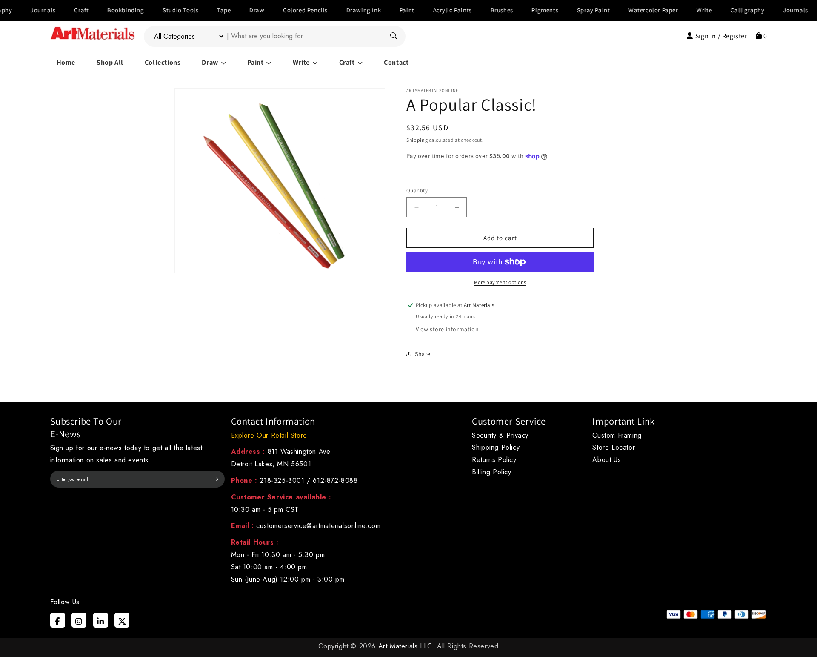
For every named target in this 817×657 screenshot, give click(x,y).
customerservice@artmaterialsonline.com (318, 526)
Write (687, 10)
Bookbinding (108, 10)
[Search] (393, 36)
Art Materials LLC (405, 646)
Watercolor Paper (636, 10)
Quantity (417, 190)
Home (66, 62)
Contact (396, 62)
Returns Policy (494, 460)
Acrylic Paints (435, 10)
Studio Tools (163, 10)
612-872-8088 (335, 480)
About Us (606, 460)
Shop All (110, 62)
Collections (163, 62)
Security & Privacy (500, 435)
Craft (64, 10)
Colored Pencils (288, 10)
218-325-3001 (282, 480)
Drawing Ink (346, 10)
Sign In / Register (721, 36)
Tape (207, 10)
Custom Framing (616, 435)
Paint (390, 10)
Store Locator (613, 447)
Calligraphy (731, 10)
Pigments (527, 10)
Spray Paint (576, 10)
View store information (447, 329)
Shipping (417, 140)
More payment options (500, 282)
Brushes (484, 10)
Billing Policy (491, 472)
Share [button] (423, 354)
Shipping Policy (496, 447)
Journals (26, 10)
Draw (239, 10)
